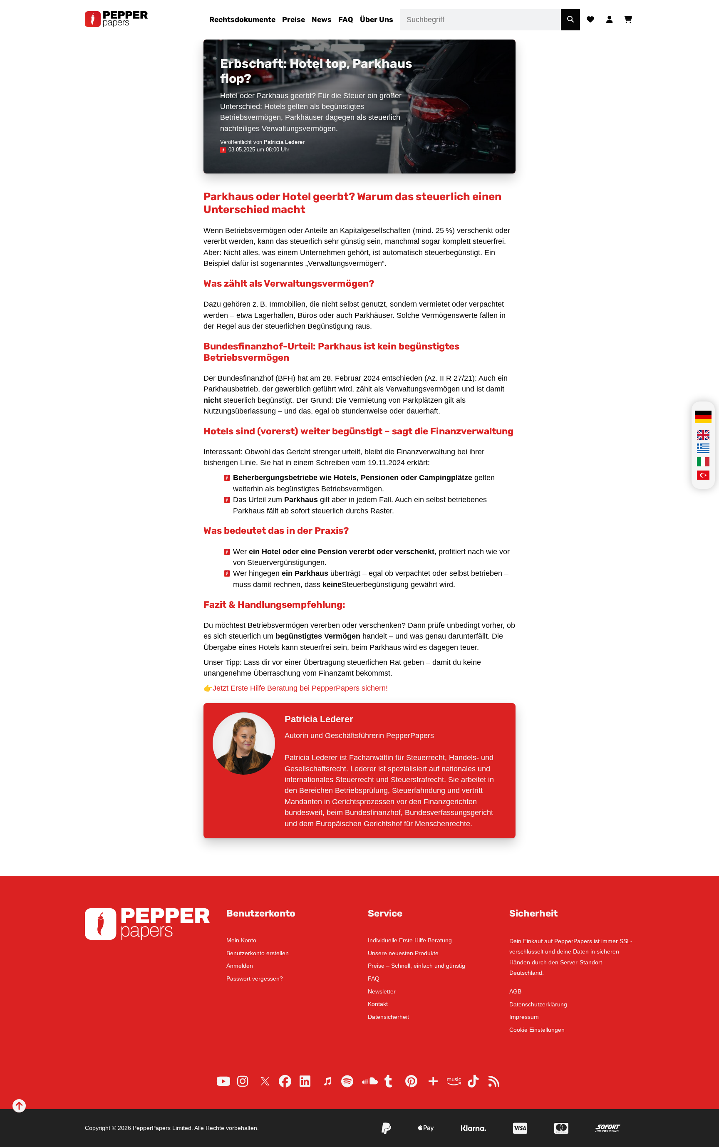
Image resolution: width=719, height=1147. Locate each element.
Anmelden (239, 965)
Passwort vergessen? (254, 978)
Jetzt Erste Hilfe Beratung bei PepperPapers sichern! (300, 688)
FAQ (345, 19)
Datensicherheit (388, 1016)
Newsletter (382, 991)
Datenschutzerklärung (538, 1004)
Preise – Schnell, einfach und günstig (416, 965)
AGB (515, 991)
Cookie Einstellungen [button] (537, 1029)
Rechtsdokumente (242, 19)
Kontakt (378, 1004)
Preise (293, 19)
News (322, 19)
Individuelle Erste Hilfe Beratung (410, 940)
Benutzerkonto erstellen (257, 953)
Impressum (524, 1016)
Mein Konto (241, 940)
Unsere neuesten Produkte (403, 953)
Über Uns (376, 19)
